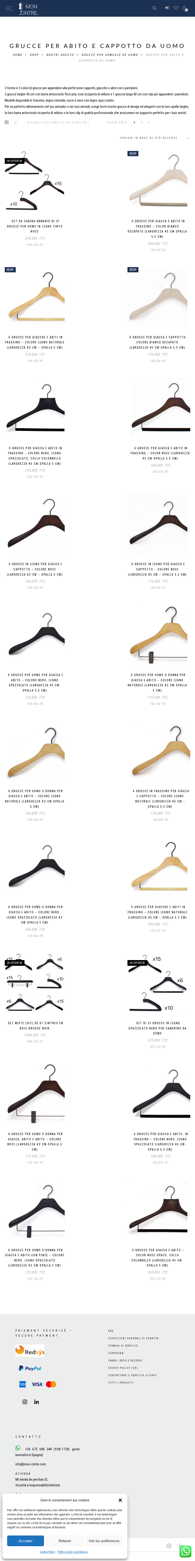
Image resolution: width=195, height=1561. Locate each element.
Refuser (65, 1541)
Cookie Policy (47, 1552)
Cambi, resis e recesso (125, 1370)
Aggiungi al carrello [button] (26, 202)
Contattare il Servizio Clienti (132, 1385)
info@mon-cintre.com (30, 1474)
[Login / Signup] (167, 8)
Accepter (26, 1541)
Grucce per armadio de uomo (111, 55)
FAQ (111, 1340)
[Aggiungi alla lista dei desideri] (48, 203)
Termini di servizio (123, 1355)
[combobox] (153, 138)
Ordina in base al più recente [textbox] (149, 138)
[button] (120, 1500)
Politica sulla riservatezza (73, 1552)
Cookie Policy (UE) (123, 1377)
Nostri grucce (61, 55)
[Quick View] (57, 203)
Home (18, 55)
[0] (184, 8)
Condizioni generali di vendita (133, 1348)
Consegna (116, 1363)
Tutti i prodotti (121, 1392)
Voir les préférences (104, 1541)
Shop (35, 55)
